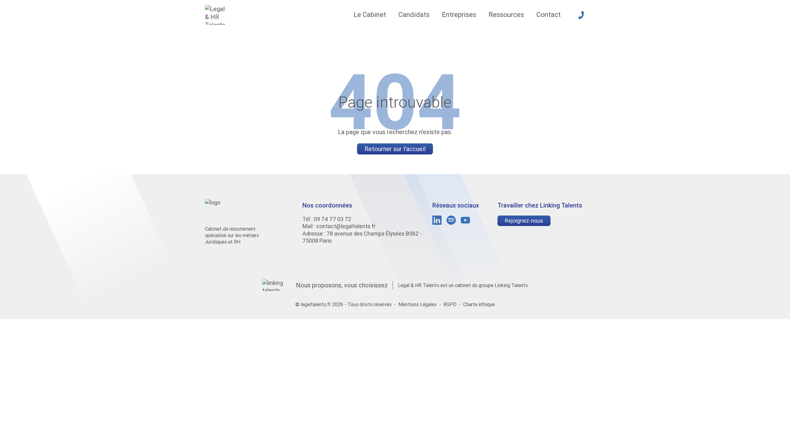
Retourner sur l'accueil (395, 149)
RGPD (449, 304)
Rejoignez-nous (524, 220)
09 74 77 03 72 (332, 219)
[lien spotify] (451, 220)
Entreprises (459, 14)
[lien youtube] (465, 220)
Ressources (506, 14)
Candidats (414, 14)
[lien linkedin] (437, 220)
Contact (548, 14)
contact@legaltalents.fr (346, 226)
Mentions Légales (417, 304)
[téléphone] (581, 15)
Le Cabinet (370, 14)
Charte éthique (479, 304)
